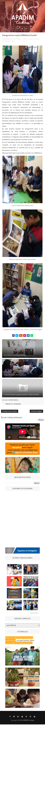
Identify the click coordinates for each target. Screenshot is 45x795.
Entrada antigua (36, 411)
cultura (24, 39)
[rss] (26, 716)
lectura (13, 41)
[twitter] (18, 28)
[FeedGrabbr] (22, 613)
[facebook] (13, 28)
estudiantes (6, 41)
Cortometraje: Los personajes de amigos (15, 355)
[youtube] (22, 28)
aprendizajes (17, 39)
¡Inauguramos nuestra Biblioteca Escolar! (15, 375)
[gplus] (18, 716)
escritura (30, 39)
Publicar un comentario (13, 404)
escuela (36, 39)
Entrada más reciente (9, 411)
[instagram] (26, 28)
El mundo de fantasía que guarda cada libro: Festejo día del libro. (21, 394)
